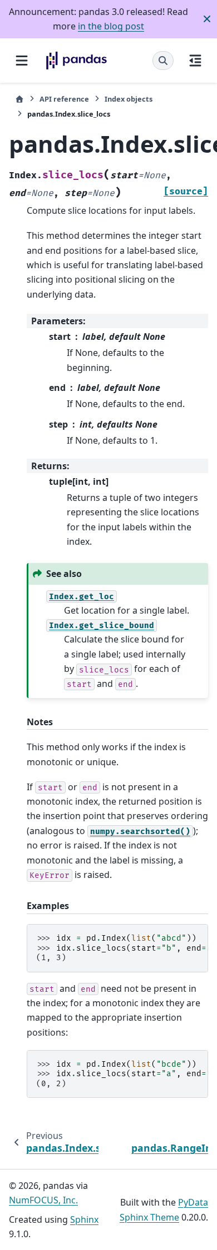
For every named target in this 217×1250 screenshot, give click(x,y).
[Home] (19, 99)
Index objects (128, 99)
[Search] (163, 60)
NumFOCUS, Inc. (43, 1200)
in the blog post (111, 26)
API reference (64, 99)
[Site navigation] (21, 60)
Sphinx (84, 1219)
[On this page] (195, 60)
